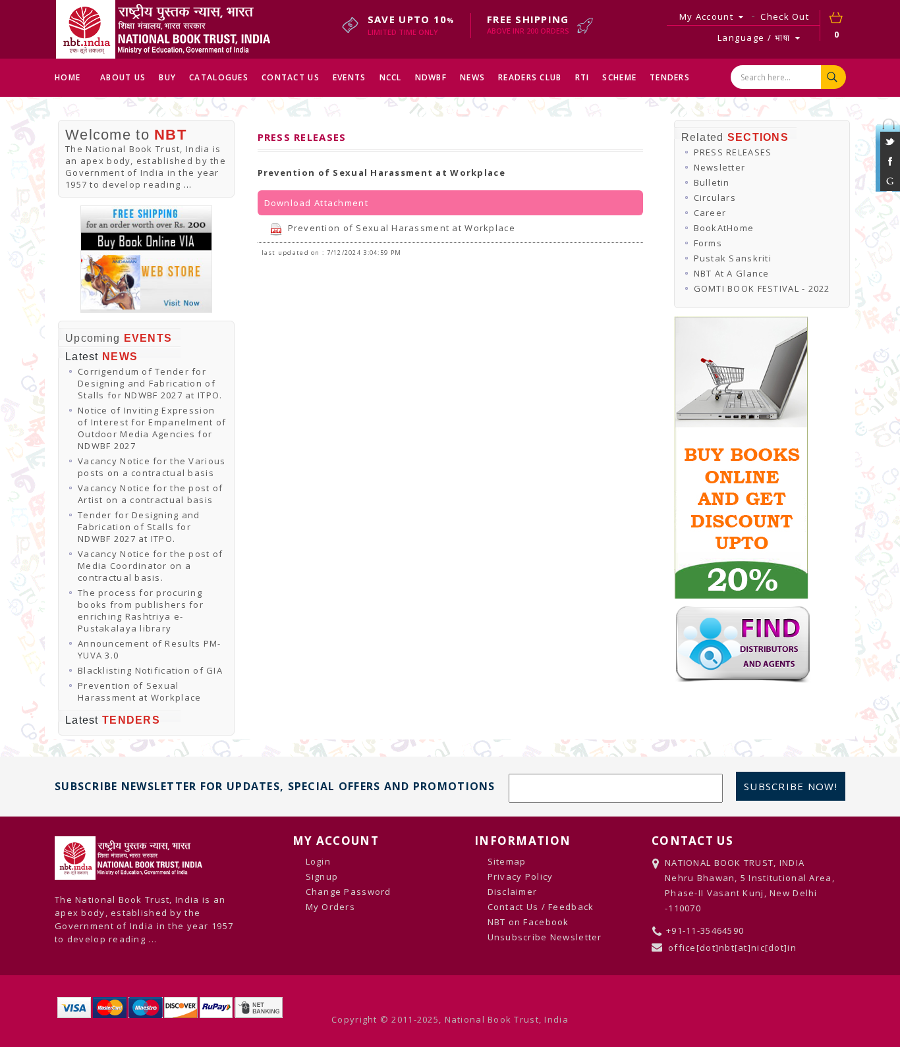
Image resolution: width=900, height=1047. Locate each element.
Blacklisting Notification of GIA (150, 670)
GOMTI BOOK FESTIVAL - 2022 (762, 288)
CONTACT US (291, 77)
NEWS (472, 77)
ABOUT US (123, 77)
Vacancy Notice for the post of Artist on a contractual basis (150, 494)
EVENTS (349, 77)
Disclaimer (513, 892)
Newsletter (720, 167)
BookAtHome (724, 228)
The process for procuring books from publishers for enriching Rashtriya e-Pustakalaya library (141, 610)
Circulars (715, 197)
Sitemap (507, 861)
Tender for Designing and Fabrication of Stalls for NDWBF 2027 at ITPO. (139, 527)
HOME (67, 77)
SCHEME (619, 77)
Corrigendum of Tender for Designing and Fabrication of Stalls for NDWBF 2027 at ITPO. (150, 383)
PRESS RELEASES (733, 152)
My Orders (331, 907)
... (188, 184)
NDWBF (431, 77)
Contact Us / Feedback (541, 907)
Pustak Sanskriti (733, 258)
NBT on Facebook (528, 922)
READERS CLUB (529, 77)
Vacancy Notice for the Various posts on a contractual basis (151, 467)
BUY (167, 77)
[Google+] (890, 188)
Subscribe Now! (790, 786)
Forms (708, 243)
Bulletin (712, 182)
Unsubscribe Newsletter (545, 937)
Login (318, 861)
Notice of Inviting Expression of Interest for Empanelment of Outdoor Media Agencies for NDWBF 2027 (152, 428)
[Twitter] (890, 148)
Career (710, 213)
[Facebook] (890, 168)
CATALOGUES (218, 77)
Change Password (348, 892)
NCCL (391, 77)
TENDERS (670, 77)
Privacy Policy (520, 876)
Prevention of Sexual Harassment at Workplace (139, 691)
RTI (582, 77)
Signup (322, 876)
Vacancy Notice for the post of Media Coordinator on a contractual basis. (150, 565)
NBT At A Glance (732, 273)
